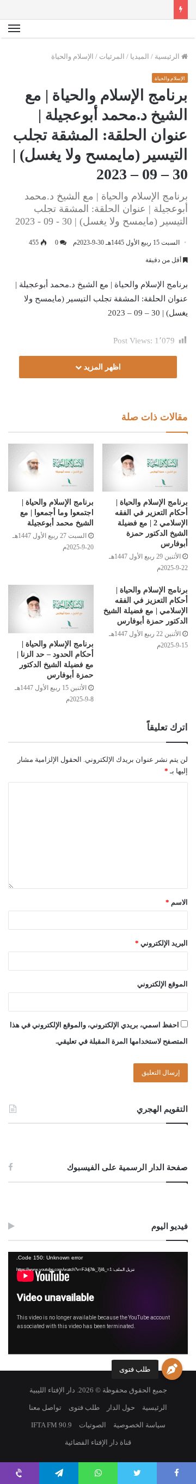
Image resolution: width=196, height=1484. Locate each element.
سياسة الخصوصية (139, 1425)
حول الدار (121, 1407)
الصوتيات (92, 1425)
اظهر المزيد (101, 367)
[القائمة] (14, 29)
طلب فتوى (134, 1369)
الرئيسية (168, 56)
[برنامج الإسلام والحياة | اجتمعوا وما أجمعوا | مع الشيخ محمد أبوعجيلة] (51, 468)
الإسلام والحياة (72, 56)
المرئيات (112, 56)
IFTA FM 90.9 (51, 1425)
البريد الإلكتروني (161, 943)
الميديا (139, 56)
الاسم (177, 902)
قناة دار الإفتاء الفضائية (98, 1442)
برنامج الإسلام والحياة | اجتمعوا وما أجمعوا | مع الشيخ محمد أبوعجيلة (57, 512)
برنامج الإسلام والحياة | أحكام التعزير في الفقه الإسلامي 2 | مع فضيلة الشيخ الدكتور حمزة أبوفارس (151, 523)
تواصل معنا (45, 1407)
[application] (98, 1303)
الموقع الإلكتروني (162, 984)
